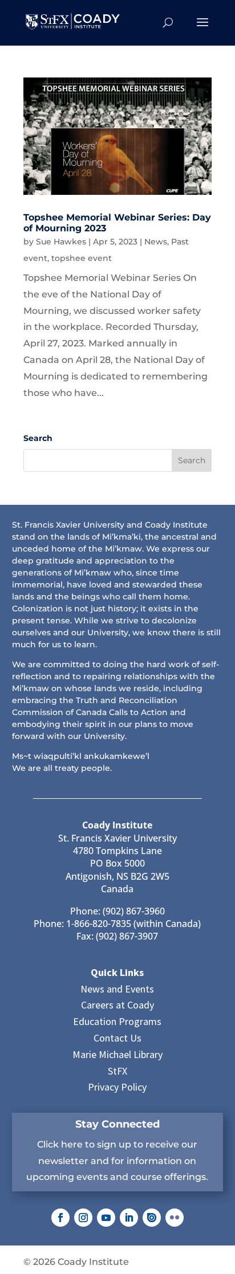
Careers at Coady (117, 1004)
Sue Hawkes (61, 241)
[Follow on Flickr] (174, 1217)
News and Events (117, 988)
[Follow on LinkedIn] (129, 1217)
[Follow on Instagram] (83, 1217)
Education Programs (117, 1021)
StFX (117, 1070)
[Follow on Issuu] (152, 1217)
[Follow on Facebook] (60, 1217)
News (155, 241)
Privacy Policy (117, 1086)
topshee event (81, 258)
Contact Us (117, 1037)
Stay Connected (117, 1124)
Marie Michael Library (117, 1054)
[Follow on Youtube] (106, 1217)
